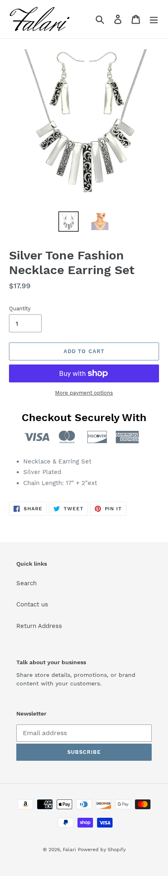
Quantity (20, 308)
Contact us (32, 604)
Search (26, 583)
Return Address (39, 626)
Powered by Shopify (102, 849)
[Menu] (154, 19)
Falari (69, 849)
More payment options (84, 393)
